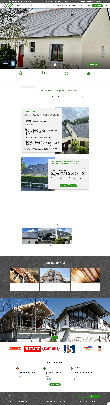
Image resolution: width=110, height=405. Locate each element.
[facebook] (104, 6)
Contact (80, 5)
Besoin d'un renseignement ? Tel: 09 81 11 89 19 (58, 1)
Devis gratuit (94, 64)
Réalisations (67, 5)
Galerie (55, 337)
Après (80, 319)
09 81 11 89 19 (98, 5)
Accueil (52, 5)
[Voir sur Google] (17, 368)
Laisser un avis (55, 384)
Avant (25, 319)
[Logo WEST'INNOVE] (16, 5)
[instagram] (106, 6)
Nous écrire (84, 396)
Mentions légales (83, 401)
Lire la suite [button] (48, 376)
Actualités (74, 5)
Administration (95, 401)
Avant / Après (87, 5)
